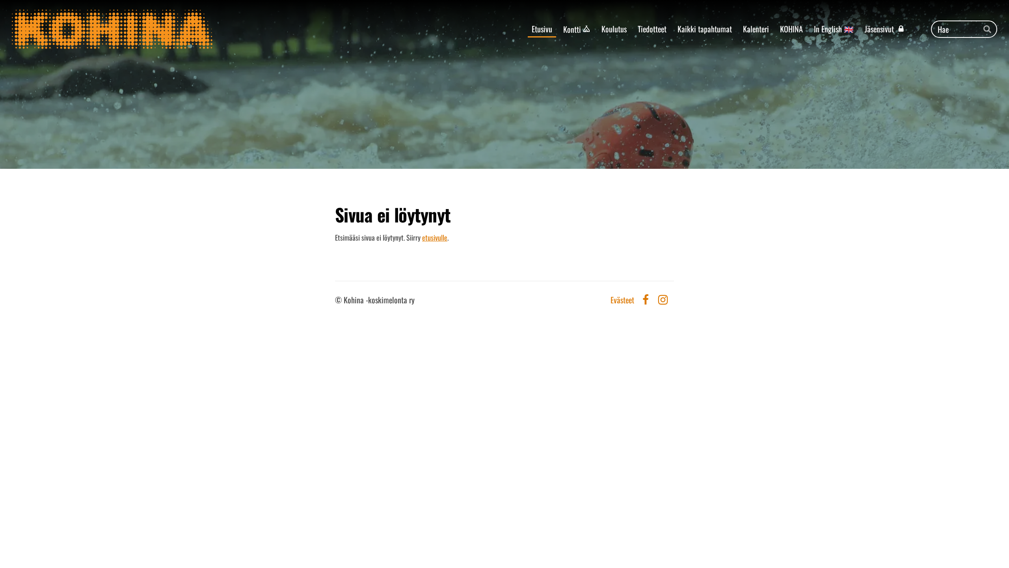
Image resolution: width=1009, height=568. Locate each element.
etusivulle (434, 237)
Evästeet (622, 300)
